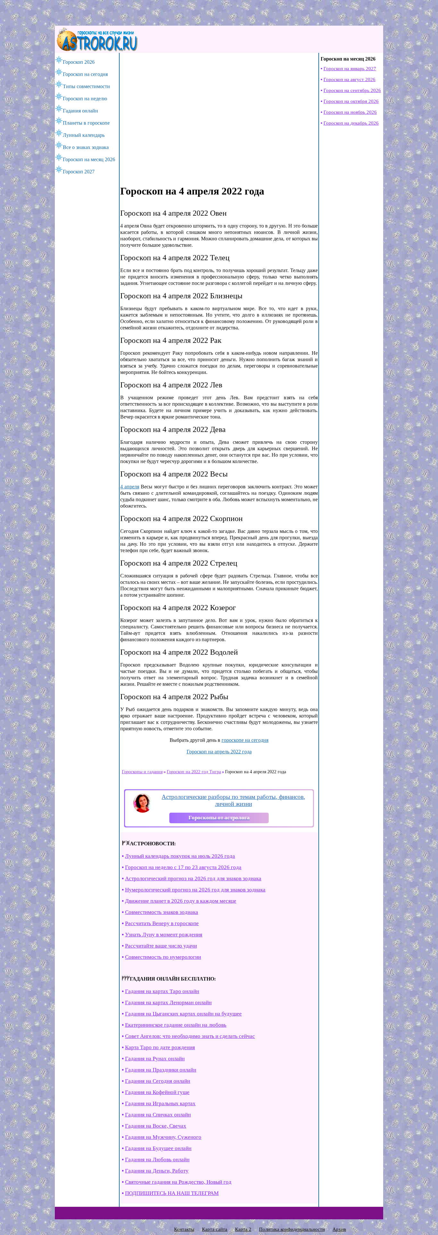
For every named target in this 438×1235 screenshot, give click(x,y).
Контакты (184, 1229)
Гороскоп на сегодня (85, 74)
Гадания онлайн (80, 110)
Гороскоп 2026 (79, 62)
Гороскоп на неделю (85, 98)
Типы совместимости (86, 86)
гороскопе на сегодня (245, 740)
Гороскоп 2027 (79, 171)
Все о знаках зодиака (86, 147)
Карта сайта (214, 1229)
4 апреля (129, 486)
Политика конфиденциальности (292, 1229)
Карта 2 (243, 1229)
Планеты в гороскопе (86, 123)
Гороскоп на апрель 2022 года (219, 751)
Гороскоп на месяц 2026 (89, 159)
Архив (339, 1229)
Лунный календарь (84, 135)
